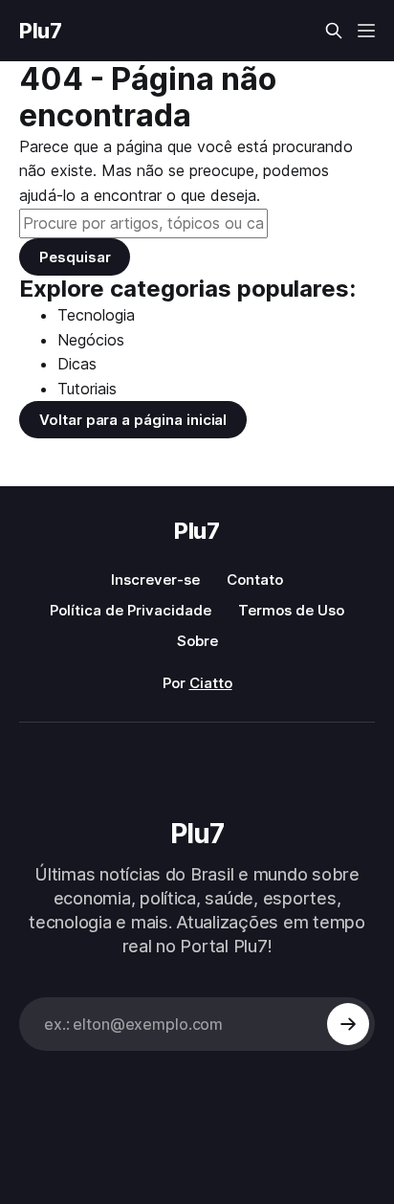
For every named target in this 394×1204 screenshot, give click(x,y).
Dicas (77, 363)
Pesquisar (74, 257)
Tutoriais (87, 388)
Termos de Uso (291, 610)
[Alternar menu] (366, 30)
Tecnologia (96, 314)
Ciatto (210, 683)
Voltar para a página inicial (133, 420)
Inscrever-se (155, 579)
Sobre (197, 641)
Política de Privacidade (130, 610)
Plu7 (40, 30)
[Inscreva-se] (348, 1024)
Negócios (90, 339)
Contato (255, 579)
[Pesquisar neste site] (333, 30)
